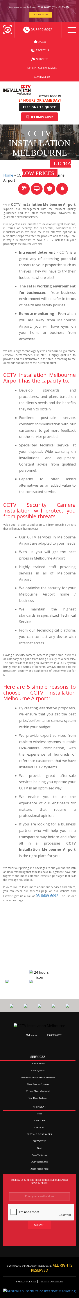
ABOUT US (42, 50)
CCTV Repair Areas (39, 1162)
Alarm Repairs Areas (39, 1169)
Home (42, 41)
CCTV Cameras (38, 1063)
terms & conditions (51, 1281)
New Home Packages (38, 1098)
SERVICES (42, 59)
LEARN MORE (40, 14)
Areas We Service (39, 1155)
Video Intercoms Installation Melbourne (37, 1077)
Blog (39, 1148)
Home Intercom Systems (38, 1084)
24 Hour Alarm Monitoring (38, 1091)
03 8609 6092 (42, 117)
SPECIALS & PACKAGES (42, 68)
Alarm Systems (38, 1070)
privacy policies (26, 1281)
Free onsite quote (39, 107)
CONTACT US (42, 76)
